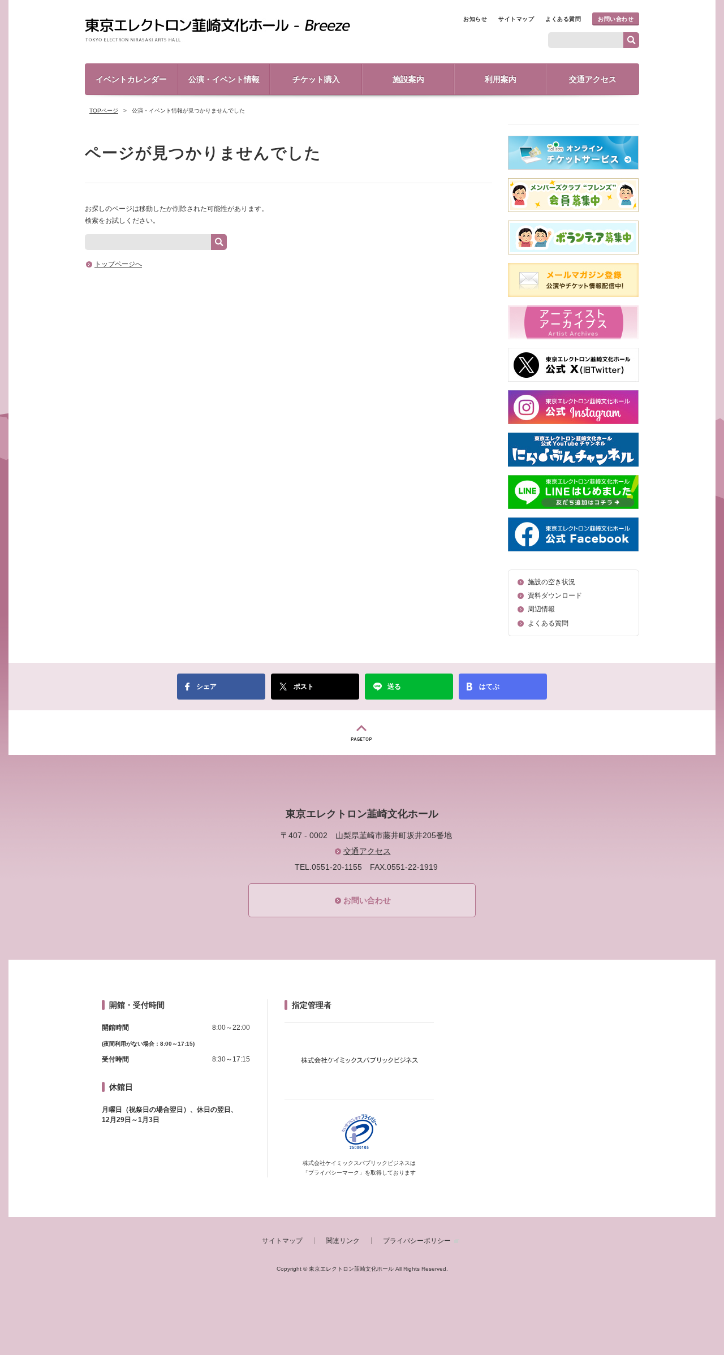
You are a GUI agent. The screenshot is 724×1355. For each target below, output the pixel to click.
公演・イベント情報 (224, 79)
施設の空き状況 (551, 582)
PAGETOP (362, 732)
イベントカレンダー (131, 79)
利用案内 (500, 79)
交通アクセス (593, 79)
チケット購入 (316, 79)
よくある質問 (563, 19)
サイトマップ (516, 19)
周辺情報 (541, 609)
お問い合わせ (616, 19)
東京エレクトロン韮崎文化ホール (217, 30)
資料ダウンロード (555, 595)
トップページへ (118, 264)
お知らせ (475, 19)
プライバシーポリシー (417, 1241)
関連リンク (343, 1241)
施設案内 (408, 79)
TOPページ (103, 110)
